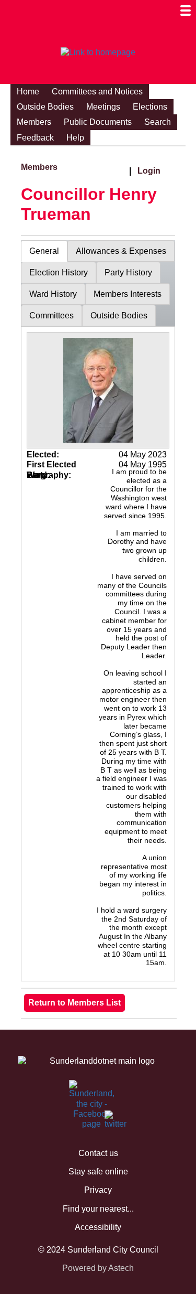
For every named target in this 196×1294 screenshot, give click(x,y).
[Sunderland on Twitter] (110, 1121)
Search (157, 121)
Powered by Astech (98, 1268)
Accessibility (98, 1227)
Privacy (98, 1189)
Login (148, 170)
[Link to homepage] (98, 52)
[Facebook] (75, 1091)
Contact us (98, 1153)
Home (28, 91)
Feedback (35, 137)
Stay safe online (98, 1171)
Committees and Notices (97, 91)
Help (75, 137)
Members (34, 121)
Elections (150, 106)
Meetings (103, 106)
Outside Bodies (45, 106)
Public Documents (98, 121)
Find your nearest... (98, 1208)
